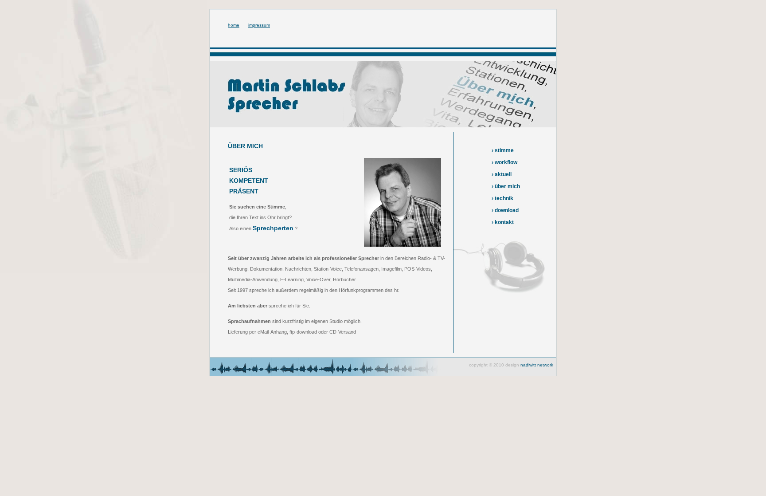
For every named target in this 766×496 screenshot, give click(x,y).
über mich (507, 186)
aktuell (503, 174)
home (233, 25)
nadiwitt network (536, 364)
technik (504, 198)
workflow (506, 162)
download (507, 210)
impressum (259, 25)
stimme (504, 150)
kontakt (504, 222)
